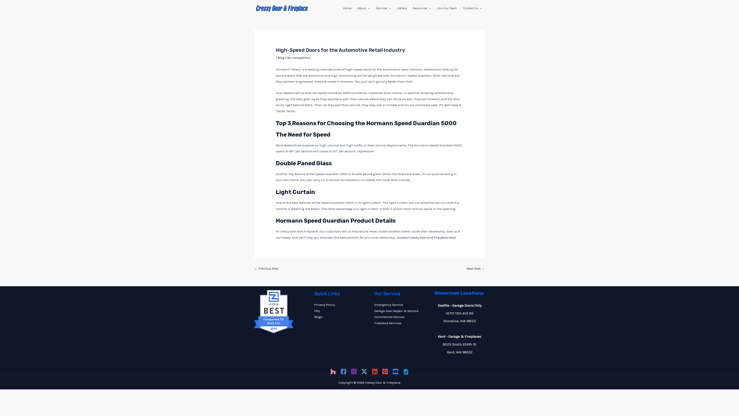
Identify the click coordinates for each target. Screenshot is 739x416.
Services (381, 8)
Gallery (402, 8)
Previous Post (266, 268)
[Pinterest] (385, 371)
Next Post (475, 268)
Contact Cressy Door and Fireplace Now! (426, 237)
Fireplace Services (387, 323)
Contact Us (470, 8)
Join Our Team (447, 8)
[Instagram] (354, 371)
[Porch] (406, 371)
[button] (368, 8)
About (362, 8)
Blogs (318, 317)
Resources (420, 8)
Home (347, 8)
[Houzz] (333, 371)
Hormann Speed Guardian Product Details (336, 220)
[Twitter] (364, 371)
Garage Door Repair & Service (396, 311)
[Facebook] (343, 371)
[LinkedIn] (375, 371)
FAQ (317, 311)
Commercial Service (389, 317)
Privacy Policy (324, 305)
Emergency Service (388, 305)
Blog (281, 58)
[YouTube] (395, 371)
